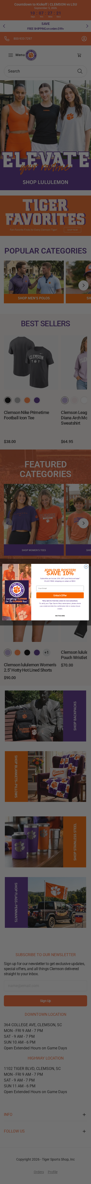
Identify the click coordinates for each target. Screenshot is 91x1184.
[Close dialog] (86, 566)
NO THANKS (60, 615)
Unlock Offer (60, 595)
